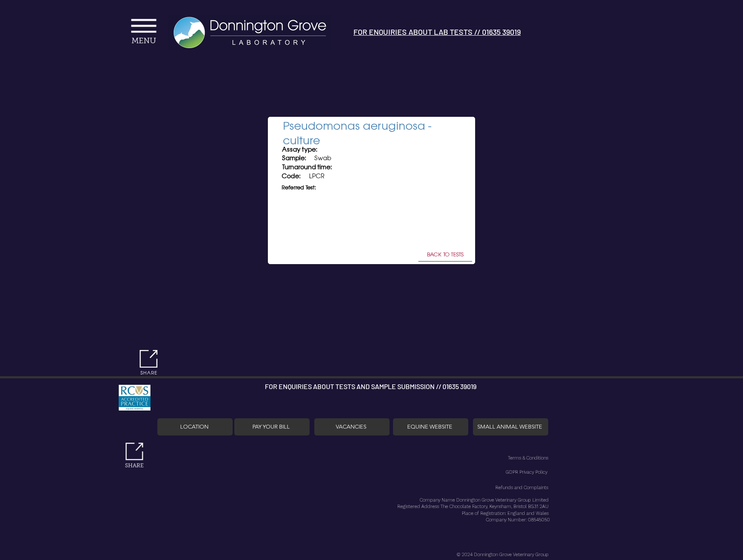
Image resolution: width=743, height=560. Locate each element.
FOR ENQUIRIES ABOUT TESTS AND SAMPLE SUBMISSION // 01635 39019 (370, 386)
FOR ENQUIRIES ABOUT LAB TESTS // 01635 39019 (437, 32)
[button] (76, 23)
